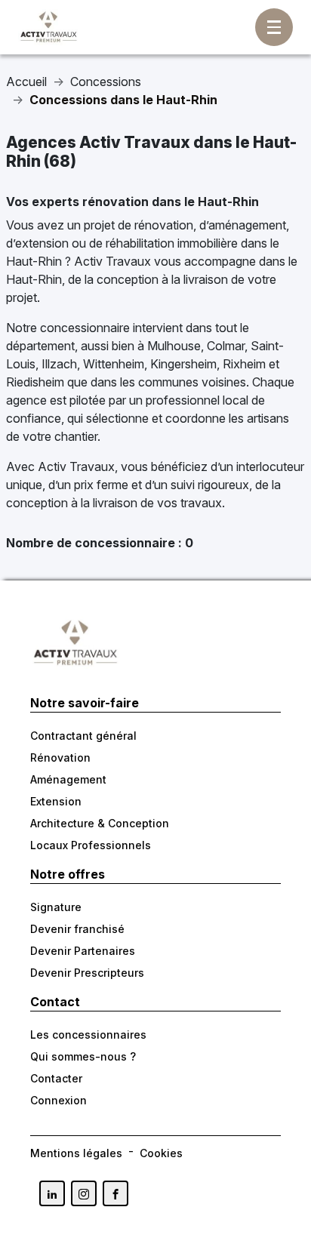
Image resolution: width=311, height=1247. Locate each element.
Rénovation (60, 757)
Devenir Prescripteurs (87, 972)
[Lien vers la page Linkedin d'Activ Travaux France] (52, 1193)
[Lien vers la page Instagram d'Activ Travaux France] (84, 1193)
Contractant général (83, 735)
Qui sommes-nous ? (83, 1056)
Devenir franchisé (77, 928)
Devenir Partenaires (82, 950)
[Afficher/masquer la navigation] (274, 27)
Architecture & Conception (99, 823)
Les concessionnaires (88, 1034)
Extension (56, 801)
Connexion (58, 1100)
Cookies (161, 1153)
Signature (56, 907)
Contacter (56, 1078)
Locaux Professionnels (90, 845)
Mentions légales (76, 1153)
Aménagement (68, 779)
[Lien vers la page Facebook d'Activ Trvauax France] (115, 1193)
